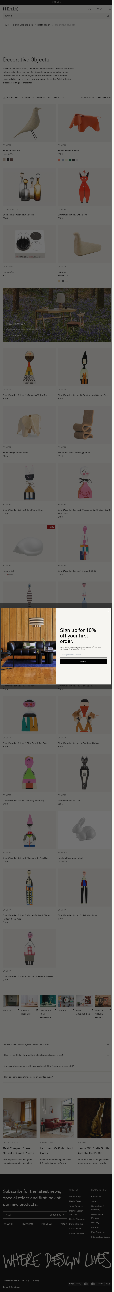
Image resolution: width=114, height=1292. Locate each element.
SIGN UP (83, 661)
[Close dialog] (108, 610)
